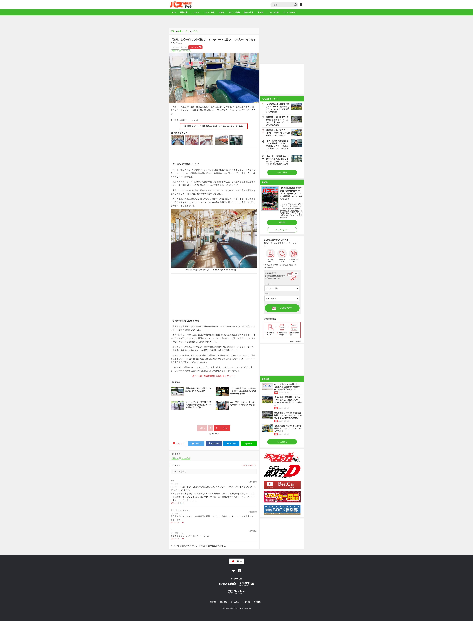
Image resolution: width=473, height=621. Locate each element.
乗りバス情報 (234, 12)
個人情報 (223, 602)
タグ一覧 (246, 602)
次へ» (225, 428)
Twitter (233, 571)
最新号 (260, 12)
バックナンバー (282, 230)
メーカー (267, 284)
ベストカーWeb (289, 12)
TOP (174, 12)
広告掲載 (257, 602)
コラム (195, 31)
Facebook (239, 570)
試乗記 (221, 12)
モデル (267, 294)
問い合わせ (235, 602)
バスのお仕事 (273, 12)
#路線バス (175, 51)
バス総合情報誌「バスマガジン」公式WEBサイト (181, 4)
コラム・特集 (209, 12)
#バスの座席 (185, 51)
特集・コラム (183, 31)
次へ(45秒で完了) (282, 308)
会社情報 (213, 602)
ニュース (195, 12)
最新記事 (183, 12)
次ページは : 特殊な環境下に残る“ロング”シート (213, 376)
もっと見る (282, 172)
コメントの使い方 (249, 465)
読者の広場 (248, 12)
